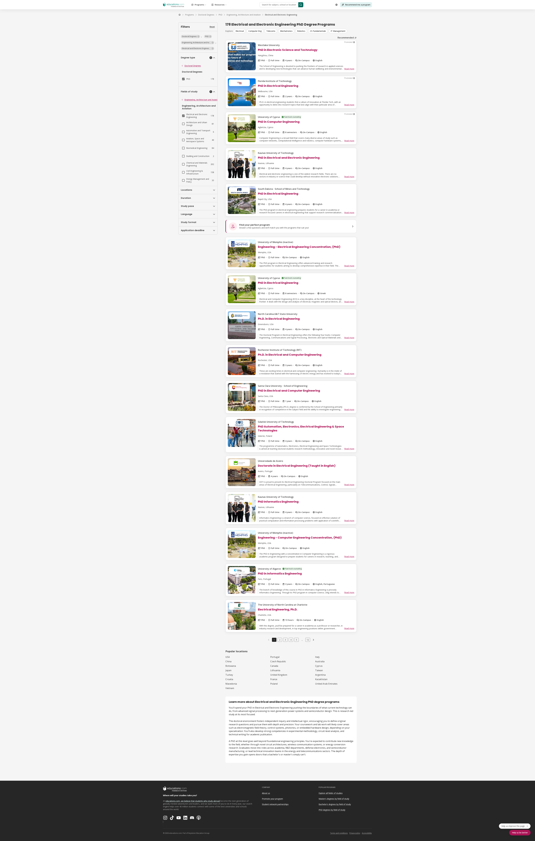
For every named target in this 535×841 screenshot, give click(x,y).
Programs (199, 4)
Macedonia (231, 683)
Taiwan (319, 670)
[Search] (300, 4)
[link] (281, 14)
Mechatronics (286, 31)
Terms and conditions (339, 833)
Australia (319, 661)
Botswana (230, 665)
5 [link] (296, 639)
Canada (274, 665)
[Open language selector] (336, 4)
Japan (228, 670)
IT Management (338, 31)
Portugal (274, 657)
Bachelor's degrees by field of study (335, 804)
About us (266, 793)
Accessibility (367, 833)
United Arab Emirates (326, 683)
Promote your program (272, 798)
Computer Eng (255, 31)
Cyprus (319, 665)
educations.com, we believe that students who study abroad (193, 801)
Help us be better (520, 832)
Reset (212, 26)
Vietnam (229, 688)
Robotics (301, 31)
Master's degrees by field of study (334, 798)
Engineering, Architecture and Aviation (201, 99)
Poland (274, 683)
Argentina (320, 674)
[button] (190, 36)
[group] (295, 31)
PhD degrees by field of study (332, 810)
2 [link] (279, 639)
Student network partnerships (275, 804)
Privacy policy (354, 833)
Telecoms (270, 31)
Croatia (229, 679)
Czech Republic (278, 661)
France (273, 679)
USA (227, 657)
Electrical (240, 31)
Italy (317, 657)
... (302, 639)
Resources (219, 4)
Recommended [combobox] (346, 37)
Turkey (229, 674)
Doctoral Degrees (192, 65)
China (228, 661)
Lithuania (275, 670)
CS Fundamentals (318, 31)
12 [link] (308, 639)
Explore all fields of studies (331, 793)
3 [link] (285, 639)
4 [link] (290, 639)
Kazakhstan (321, 679)
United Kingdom (278, 674)
